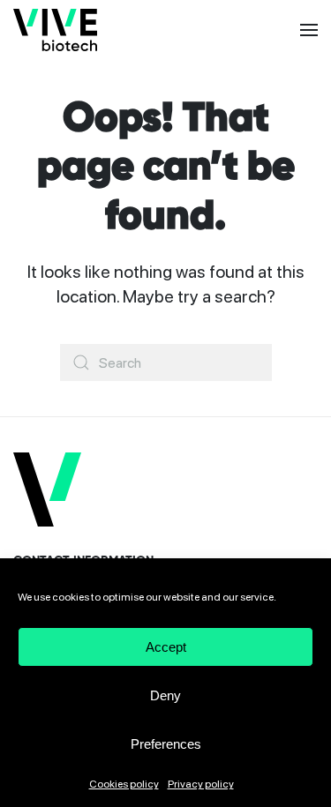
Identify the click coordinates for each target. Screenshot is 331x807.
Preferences (166, 743)
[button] (309, 30)
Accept (166, 646)
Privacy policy (201, 784)
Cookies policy (124, 784)
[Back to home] (55, 30)
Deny (165, 695)
